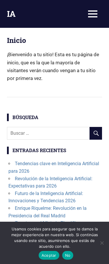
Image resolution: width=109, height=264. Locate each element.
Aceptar (49, 255)
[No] (102, 243)
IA (11, 13)
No (68, 255)
